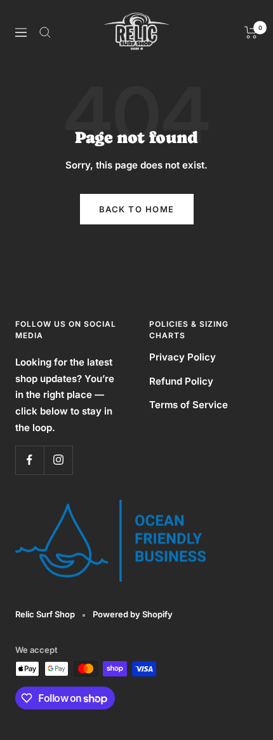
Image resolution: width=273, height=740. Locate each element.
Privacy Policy (182, 357)
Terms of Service (188, 405)
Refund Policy (181, 381)
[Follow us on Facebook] (29, 460)
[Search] (45, 32)
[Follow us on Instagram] (58, 460)
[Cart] (251, 32)
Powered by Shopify (133, 614)
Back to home (137, 209)
